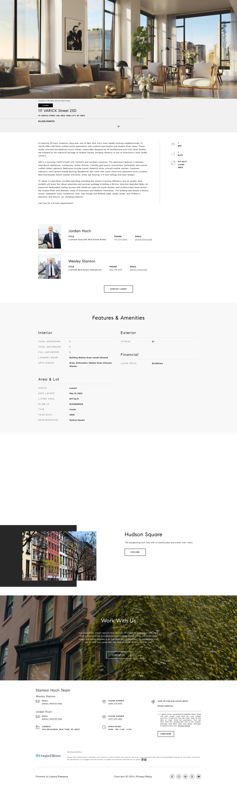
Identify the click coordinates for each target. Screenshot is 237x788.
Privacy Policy (184, 726)
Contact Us (118, 655)
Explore (135, 552)
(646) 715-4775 (115, 704)
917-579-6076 (120, 239)
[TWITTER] (192, 776)
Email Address (165, 706)
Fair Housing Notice (74, 752)
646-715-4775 (115, 270)
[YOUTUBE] (198, 776)
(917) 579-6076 (115, 719)
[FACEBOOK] (172, 776)
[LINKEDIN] (185, 776)
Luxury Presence (58, 776)
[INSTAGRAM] (178, 776)
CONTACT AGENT (118, 289)
